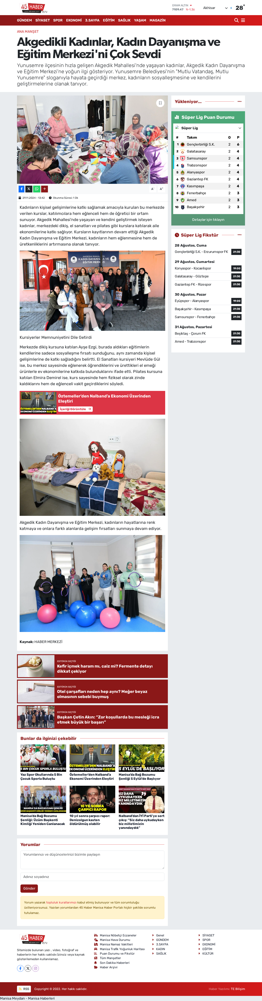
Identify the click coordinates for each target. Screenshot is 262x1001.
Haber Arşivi (108, 967)
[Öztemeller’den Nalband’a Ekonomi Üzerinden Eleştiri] (92, 758)
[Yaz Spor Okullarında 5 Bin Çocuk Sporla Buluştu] (43, 758)
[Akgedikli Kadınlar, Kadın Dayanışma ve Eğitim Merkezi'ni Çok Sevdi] (92, 139)
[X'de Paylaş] (28, 189)
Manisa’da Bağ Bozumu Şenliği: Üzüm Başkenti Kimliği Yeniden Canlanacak (42, 820)
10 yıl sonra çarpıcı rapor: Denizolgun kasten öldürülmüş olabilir (90, 820)
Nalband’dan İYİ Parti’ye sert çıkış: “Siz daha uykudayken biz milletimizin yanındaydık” (141, 822)
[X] (28, 968)
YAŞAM (140, 20)
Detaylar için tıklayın (208, 220)
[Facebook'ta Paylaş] (21, 189)
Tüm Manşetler (110, 958)
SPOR (58, 20)
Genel (160, 935)
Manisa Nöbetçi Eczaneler (118, 935)
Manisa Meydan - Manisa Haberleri (27, 998)
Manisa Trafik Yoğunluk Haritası (122, 949)
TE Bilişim (238, 989)
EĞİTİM (109, 20)
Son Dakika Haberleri (115, 963)
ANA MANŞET (28, 31)
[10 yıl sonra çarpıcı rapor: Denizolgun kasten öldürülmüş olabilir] (92, 799)
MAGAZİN (158, 20)
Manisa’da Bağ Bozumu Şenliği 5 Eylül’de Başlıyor (139, 776)
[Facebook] (20, 968)
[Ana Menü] (242, 20)
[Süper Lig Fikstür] (240, 235)
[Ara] (236, 20)
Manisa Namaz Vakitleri (116, 944)
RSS (26, 989)
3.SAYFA (92, 20)
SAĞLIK (124, 20)
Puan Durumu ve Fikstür (117, 953)
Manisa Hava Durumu (115, 940)
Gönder (29, 888)
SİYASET (42, 20)
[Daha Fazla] (44, 189)
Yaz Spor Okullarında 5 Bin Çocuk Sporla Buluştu (41, 776)
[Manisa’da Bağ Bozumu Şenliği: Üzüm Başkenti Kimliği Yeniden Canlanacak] (43, 799)
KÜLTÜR (207, 953)
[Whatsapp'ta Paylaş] (36, 189)
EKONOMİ (74, 20)
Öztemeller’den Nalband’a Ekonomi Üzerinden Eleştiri (92, 776)
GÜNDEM (24, 20)
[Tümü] (240, 101)
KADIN (160, 949)
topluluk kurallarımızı (61, 902)
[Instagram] (35, 968)
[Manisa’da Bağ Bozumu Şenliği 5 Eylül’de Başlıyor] (141, 758)
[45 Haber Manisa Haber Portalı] (32, 7)
